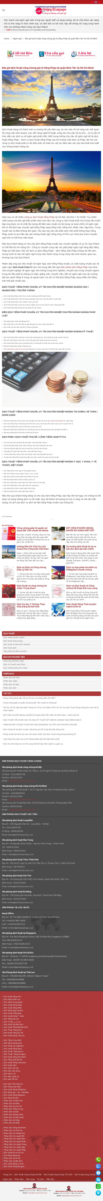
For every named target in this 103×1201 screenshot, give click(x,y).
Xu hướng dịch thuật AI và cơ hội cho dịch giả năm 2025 (81, 547)
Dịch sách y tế (9, 1074)
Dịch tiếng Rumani (11, 1098)
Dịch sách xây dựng (12, 1071)
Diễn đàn (50, 1179)
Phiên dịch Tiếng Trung (13, 1109)
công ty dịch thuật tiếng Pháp (39, 217)
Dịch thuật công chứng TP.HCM (58, 1174)
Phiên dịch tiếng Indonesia (15, 1127)
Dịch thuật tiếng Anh (12, 996)
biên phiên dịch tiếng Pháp (74, 267)
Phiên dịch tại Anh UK (13, 1106)
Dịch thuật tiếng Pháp (13, 1005)
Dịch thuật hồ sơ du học (14, 1152)
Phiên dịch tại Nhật (11, 1123)
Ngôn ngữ (17, 38)
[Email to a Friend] (53, 522)
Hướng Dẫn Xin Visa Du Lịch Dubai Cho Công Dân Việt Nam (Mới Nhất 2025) (33, 549)
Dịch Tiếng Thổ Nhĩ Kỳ (13, 1060)
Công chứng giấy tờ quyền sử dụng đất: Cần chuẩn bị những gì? (32, 530)
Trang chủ (7, 1174)
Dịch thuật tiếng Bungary (14, 1166)
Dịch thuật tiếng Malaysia (14, 1095)
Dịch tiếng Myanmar (12, 1155)
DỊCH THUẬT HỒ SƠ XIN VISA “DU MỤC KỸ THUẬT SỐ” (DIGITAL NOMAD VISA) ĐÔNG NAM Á (42, 720)
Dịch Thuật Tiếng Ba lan (13, 1051)
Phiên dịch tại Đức (11, 1112)
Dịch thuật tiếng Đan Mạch (15, 1057)
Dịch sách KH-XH (11, 1079)
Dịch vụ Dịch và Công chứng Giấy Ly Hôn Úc (31, 568)
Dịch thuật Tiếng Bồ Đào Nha (16, 1027)
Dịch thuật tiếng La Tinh (14, 1164)
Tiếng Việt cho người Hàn (14, 1139)
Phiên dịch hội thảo (11, 677)
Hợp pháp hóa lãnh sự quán (15, 651)
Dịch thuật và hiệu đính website (16, 644)
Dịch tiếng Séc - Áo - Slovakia (16, 1092)
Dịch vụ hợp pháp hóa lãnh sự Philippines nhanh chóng (81, 568)
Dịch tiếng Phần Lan (12, 999)
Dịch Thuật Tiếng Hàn (13, 1030)
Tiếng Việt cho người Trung (15, 1144)
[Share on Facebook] (47, 522)
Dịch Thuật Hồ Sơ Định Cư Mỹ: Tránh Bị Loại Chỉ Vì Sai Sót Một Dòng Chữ (33, 729)
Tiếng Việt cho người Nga (14, 1147)
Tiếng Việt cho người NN (14, 1136)
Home (7, 38)
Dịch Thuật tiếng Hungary (15, 1054)
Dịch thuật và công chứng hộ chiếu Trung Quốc (32, 586)
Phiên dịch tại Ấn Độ (12, 1158)
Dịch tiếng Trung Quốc (13, 1002)
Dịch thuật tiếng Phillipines (15, 1089)
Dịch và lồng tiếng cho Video (15, 668)
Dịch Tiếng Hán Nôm (12, 1087)
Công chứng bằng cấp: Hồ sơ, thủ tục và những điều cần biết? (29, 698)
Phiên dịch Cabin (10, 681)
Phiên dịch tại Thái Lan (13, 1130)
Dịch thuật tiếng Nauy (13, 1049)
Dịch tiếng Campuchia (13, 1043)
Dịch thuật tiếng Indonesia (15, 1062)
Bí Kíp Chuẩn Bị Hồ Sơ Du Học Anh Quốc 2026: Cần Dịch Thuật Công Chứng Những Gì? (39, 734)
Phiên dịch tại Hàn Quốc (14, 1117)
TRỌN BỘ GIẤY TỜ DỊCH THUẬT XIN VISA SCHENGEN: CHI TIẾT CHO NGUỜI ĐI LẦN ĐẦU (40, 725)
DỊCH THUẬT (9, 633)
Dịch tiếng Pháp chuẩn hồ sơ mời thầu (16, 349)
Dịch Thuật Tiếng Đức (13, 1013)
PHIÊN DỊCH (8, 673)
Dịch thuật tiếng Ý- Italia (14, 1016)
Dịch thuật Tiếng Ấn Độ (13, 1033)
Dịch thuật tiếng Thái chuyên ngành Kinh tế (81, 605)
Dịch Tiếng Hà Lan (11, 1019)
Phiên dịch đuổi (9, 688)
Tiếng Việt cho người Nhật (15, 1141)
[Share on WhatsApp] (44, 522)
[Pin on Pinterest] (56, 522)
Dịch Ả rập (9, 1022)
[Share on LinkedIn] (59, 522)
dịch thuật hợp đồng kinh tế (56, 421)
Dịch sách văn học (11, 1068)
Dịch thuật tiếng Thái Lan (14, 1035)
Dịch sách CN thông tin (13, 1084)
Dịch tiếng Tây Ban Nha (13, 1024)
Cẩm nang (30, 1179)
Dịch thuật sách (9, 648)
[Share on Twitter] (50, 522)
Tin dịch (40, 1179)
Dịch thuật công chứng (13, 641)
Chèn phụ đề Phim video (13, 661)
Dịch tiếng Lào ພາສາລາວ (13, 1046)
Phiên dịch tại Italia (11, 1103)
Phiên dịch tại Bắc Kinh (13, 1161)
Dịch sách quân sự (11, 1076)
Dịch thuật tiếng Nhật (13, 1008)
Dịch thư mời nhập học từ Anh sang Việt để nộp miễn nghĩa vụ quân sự (33, 744)
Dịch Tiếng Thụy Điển (12, 1040)
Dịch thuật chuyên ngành (14, 637)
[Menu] (3, 10)
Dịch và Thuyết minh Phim (14, 664)
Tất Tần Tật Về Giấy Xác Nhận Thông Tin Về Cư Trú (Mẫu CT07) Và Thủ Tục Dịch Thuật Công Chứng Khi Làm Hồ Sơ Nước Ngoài (51, 708)
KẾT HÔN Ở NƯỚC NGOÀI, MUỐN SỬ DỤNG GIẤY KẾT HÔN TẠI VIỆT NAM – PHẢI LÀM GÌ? (41, 715)
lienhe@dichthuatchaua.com (20, 835)
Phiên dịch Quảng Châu (13, 1114)
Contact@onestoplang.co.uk (20, 928)
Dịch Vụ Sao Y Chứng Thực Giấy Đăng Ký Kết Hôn (31, 605)
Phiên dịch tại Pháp (12, 1120)
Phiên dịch (19, 1179)
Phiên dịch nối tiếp (11, 684)
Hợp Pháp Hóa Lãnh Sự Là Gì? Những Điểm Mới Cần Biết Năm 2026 (31, 739)
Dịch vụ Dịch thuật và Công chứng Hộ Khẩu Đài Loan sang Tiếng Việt (82, 588)
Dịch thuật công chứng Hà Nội (28, 1174)
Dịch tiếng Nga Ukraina (13, 1010)
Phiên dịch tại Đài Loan (13, 1100)
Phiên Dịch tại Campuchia (14, 1133)
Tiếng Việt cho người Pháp (15, 1150)
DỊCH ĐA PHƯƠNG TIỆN (14, 657)
